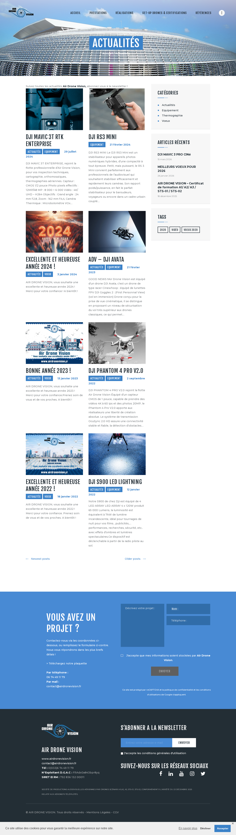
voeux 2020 (191, 229)
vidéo (175, 229)
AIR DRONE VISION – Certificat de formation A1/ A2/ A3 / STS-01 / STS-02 (181, 187)
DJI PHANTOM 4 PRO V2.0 (115, 370)
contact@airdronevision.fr (63, 686)
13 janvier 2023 (67, 378)
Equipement (51, 151)
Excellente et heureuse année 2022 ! (53, 485)
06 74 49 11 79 (55, 677)
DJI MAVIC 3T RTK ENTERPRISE (45, 140)
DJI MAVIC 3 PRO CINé (174, 154)
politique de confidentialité (178, 690)
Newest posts (40, 558)
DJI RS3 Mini (102, 137)
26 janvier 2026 (166, 175)
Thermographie (172, 115)
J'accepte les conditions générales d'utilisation (155, 753)
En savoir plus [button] (188, 828)
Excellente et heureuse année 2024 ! (53, 263)
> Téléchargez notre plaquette (66, 663)
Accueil (107, 53)
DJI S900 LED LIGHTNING (115, 481)
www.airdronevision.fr (56, 758)
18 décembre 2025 (167, 196)
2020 (163, 229)
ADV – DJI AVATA (106, 259)
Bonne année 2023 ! (48, 370)
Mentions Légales (98, 812)
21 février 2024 (120, 144)
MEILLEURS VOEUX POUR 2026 (177, 168)
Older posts (132, 558)
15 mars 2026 (165, 159)
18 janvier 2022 (67, 496)
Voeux (48, 274)
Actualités (34, 151)
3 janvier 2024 (67, 274)
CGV (116, 812)
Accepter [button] (222, 828)
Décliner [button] (205, 828)
